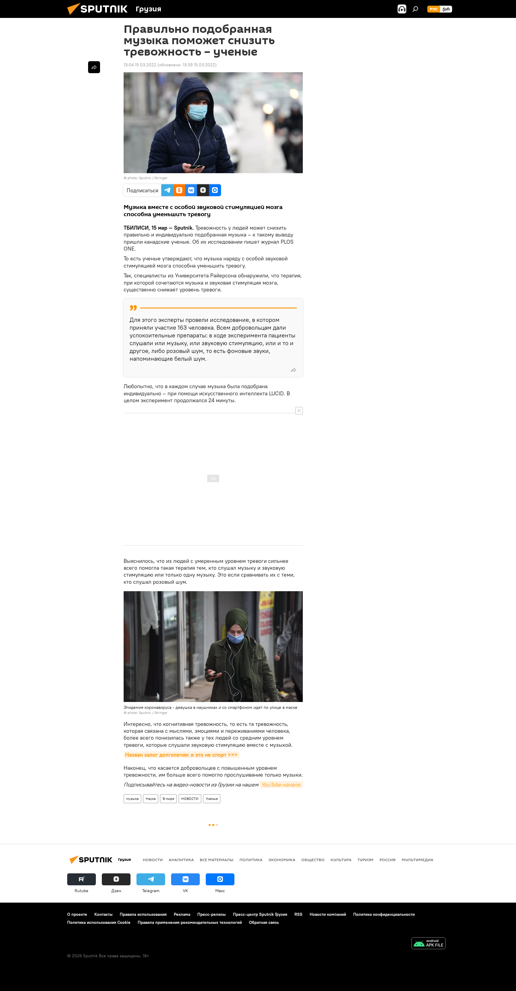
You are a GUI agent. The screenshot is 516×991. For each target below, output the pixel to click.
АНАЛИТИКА (181, 859)
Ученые (212, 798)
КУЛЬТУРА (341, 859)
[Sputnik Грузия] (100, 16)
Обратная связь (264, 922)
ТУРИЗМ (365, 859)
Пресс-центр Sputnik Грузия (260, 914)
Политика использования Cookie (98, 922)
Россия (388, 859)
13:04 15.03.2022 (140, 64)
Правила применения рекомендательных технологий (190, 922)
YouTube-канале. (281, 784)
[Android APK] (428, 944)
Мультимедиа (417, 859)
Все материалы (217, 859)
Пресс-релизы (211, 914)
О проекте (77, 914)
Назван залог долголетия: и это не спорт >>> (181, 754)
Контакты (103, 914)
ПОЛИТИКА (250, 859)
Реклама (182, 914)
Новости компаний (328, 914)
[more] (294, 370)
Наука (151, 798)
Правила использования (143, 914)
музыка (132, 798)
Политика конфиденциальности (384, 914)
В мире (168, 798)
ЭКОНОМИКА (281, 859)
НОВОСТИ (190, 798)
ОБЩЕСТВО (313, 859)
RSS (298, 914)
